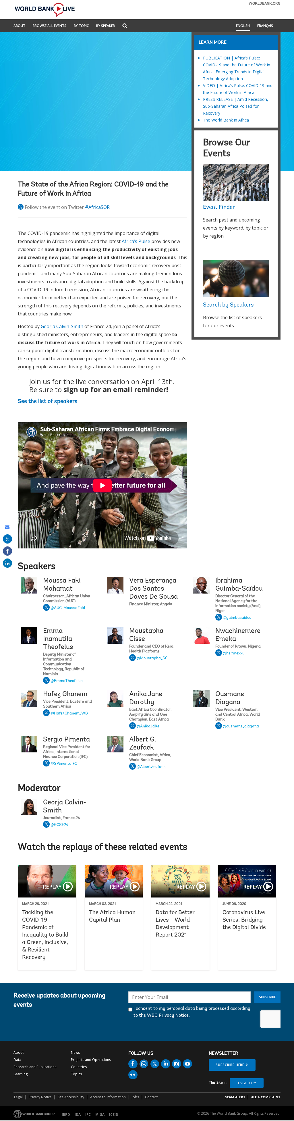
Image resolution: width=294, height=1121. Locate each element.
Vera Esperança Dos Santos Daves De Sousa (153, 588)
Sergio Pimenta (66, 739)
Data (17, 1059)
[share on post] (7, 539)
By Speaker (105, 26)
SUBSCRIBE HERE (230, 1064)
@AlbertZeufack (151, 767)
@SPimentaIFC (64, 764)
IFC (88, 1114)
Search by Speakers (228, 305)
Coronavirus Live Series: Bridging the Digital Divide (247, 917)
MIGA (100, 1114)
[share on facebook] (7, 551)
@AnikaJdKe (148, 727)
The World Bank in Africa (226, 120)
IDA (78, 1114)
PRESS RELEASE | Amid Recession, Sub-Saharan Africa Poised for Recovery (235, 106)
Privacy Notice (40, 1097)
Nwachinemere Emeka (237, 635)
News (75, 1052)
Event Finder (219, 207)
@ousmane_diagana (241, 727)
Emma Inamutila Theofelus (58, 639)
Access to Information (108, 1097)
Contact (151, 1097)
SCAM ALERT (235, 1097)
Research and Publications (34, 1066)
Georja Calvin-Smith (62, 326)
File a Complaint (265, 1097)
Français (265, 26)
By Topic (81, 26)
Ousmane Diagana (229, 698)
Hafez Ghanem (65, 694)
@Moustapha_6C (152, 658)
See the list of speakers (48, 402)
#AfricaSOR (97, 207)
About (19, 26)
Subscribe (267, 997)
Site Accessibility (71, 1097)
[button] (124, 26)
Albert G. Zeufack (142, 743)
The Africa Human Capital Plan (114, 917)
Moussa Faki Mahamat (62, 584)
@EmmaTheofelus (67, 681)
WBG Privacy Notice (168, 1015)
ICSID (113, 1114)
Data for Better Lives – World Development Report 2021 (180, 917)
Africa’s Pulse (136, 241)
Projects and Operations (91, 1059)
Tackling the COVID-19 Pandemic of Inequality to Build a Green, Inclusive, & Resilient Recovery (47, 917)
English (243, 26)
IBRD (66, 1114)
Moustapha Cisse (146, 635)
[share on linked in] (7, 563)
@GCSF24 (59, 825)
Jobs (135, 1097)
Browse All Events (49, 26)
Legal (18, 1097)
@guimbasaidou (237, 618)
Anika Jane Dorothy (145, 698)
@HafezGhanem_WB (69, 714)
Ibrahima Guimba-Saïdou (239, 584)
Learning (20, 1074)
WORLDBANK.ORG (265, 3)
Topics (76, 1074)
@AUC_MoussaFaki (68, 608)
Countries (79, 1066)
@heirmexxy (233, 654)
